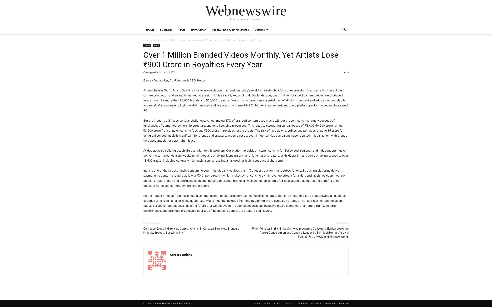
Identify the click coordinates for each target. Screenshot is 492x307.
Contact (278, 303)
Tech (181, 29)
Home (150, 29)
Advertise (330, 303)
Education (198, 29)
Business (166, 29)
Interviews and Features (230, 29)
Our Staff (303, 303)
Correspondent (151, 72)
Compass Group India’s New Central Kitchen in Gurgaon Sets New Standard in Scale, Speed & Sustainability (191, 230)
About (257, 303)
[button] (344, 30)
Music (157, 40)
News (156, 45)
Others (259, 29)
